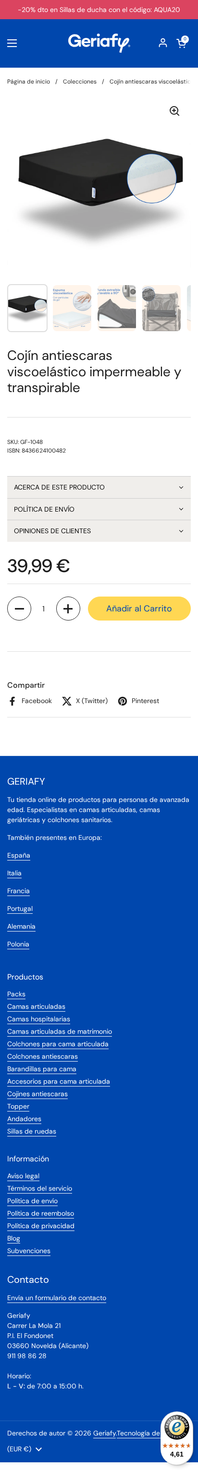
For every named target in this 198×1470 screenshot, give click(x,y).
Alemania (21, 926)
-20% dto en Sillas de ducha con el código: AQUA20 (99, 9)
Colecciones (80, 81)
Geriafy (104, 1433)
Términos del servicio (39, 1188)
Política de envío (32, 1200)
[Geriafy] (99, 43)
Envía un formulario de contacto (56, 1297)
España (18, 855)
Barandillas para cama (41, 1068)
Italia (14, 873)
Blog (13, 1238)
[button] (99, 487)
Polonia (18, 944)
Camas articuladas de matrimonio (59, 1031)
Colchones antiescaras (42, 1056)
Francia (18, 890)
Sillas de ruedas (31, 1131)
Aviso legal (23, 1175)
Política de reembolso (40, 1213)
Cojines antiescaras (37, 1093)
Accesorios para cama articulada (58, 1081)
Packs (16, 994)
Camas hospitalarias (38, 1019)
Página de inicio (28, 81)
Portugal (20, 908)
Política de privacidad (40, 1225)
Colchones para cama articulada (58, 1044)
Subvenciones (28, 1250)
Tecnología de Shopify (151, 1433)
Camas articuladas (36, 1006)
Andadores (24, 1118)
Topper (18, 1106)
